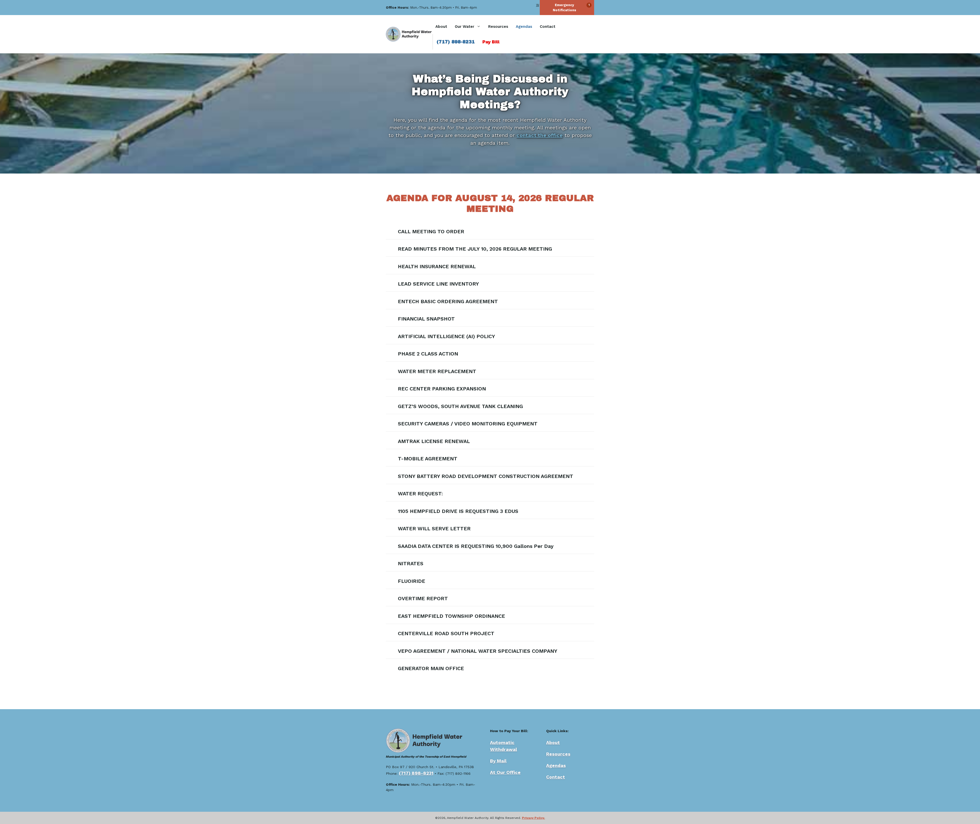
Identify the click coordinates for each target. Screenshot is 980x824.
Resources (498, 26)
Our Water (464, 26)
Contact (547, 26)
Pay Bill (490, 41)
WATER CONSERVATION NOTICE (534, 5)
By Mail (498, 761)
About (441, 26)
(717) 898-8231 (456, 41)
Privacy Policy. (533, 818)
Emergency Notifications (564, 7)
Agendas (524, 26)
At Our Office (505, 772)
